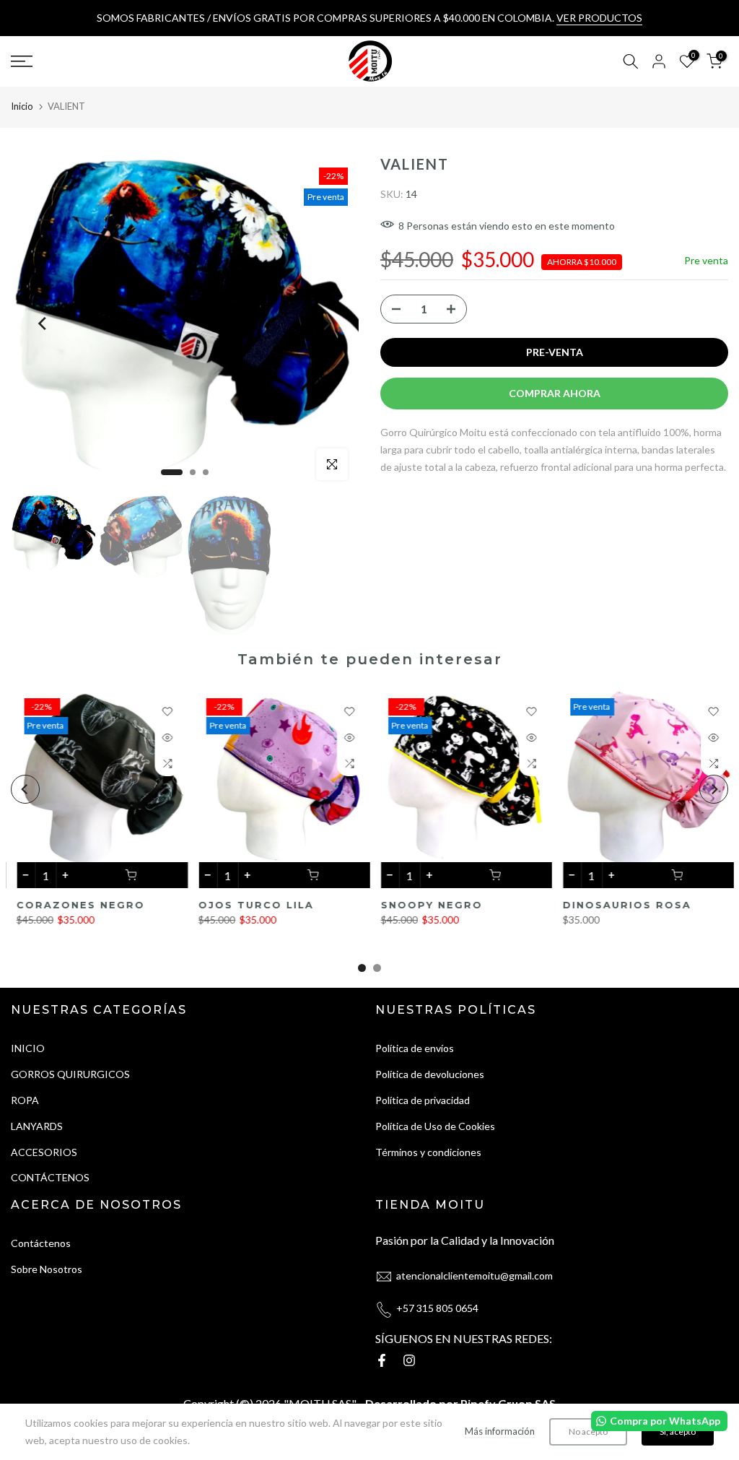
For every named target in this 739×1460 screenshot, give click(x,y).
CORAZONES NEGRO (75, 905)
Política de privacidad (422, 1100)
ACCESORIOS (44, 1152)
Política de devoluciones (429, 1074)
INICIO (28, 1048)
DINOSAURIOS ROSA (621, 905)
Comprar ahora (554, 393)
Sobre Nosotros (46, 1269)
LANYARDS (37, 1126)
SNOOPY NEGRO (426, 905)
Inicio (22, 106)
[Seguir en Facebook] (381, 1360)
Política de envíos (414, 1048)
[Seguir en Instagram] (409, 1360)
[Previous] (43, 323)
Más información (500, 1431)
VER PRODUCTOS (599, 18)
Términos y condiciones (428, 1152)
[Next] (326, 323)
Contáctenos (41, 1243)
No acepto (588, 1431)
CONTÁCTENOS (50, 1177)
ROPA (25, 1100)
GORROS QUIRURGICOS (70, 1074)
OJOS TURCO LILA (250, 905)
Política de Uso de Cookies (435, 1126)
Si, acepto (678, 1431)
